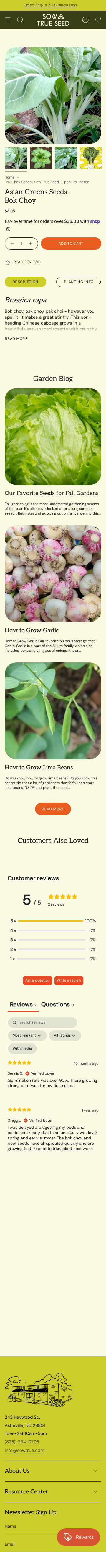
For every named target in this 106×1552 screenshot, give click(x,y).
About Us (17, 1471)
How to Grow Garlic (32, 630)
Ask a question (37, 980)
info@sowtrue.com (24, 1450)
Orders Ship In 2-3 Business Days (40, 5)
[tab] (57, 1005)
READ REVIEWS (27, 262)
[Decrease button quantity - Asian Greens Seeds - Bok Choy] (11, 243)
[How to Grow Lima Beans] (53, 710)
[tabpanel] (53, 1089)
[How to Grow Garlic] (53, 573)
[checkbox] (22, 1048)
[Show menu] (8, 20)
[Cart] (98, 20)
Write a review (69, 980)
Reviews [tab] (23, 1004)
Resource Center (26, 1491)
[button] (53, 921)
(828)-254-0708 (22, 1442)
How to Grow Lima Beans (39, 767)
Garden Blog (53, 378)
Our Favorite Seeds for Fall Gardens (52, 493)
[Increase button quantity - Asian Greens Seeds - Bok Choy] (31, 243)
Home (9, 177)
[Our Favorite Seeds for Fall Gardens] (53, 436)
